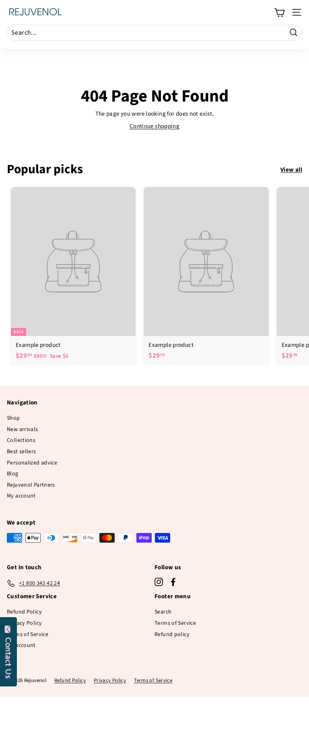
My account (21, 496)
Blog (13, 474)
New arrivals (22, 429)
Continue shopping (154, 126)
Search (162, 612)
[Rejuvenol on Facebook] (173, 582)
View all (291, 170)
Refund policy (172, 634)
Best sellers (21, 452)
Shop (13, 418)
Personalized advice (32, 463)
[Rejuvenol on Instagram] (158, 582)
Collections (21, 440)
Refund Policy (24, 612)
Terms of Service (27, 634)
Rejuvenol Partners (31, 485)
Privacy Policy (24, 623)
